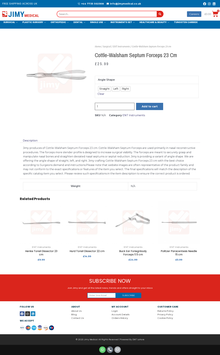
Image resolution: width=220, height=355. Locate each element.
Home (98, 46)
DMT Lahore (138, 339)
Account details (120, 314)
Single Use (96, 22)
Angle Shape (106, 79)
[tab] (30, 141)
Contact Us (77, 318)
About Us (76, 311)
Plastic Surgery (32, 22)
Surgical (9, 22)
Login (115, 311)
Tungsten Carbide (186, 22)
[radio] (104, 88)
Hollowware (11, 30)
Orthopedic (58, 22)
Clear (101, 93)
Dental (78, 22)
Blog (74, 314)
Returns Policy (165, 311)
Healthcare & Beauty (153, 22)
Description (30, 140)
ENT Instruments (121, 46)
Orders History (120, 318)
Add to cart (150, 106)
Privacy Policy (165, 314)
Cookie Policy (165, 318)
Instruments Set (121, 22)
